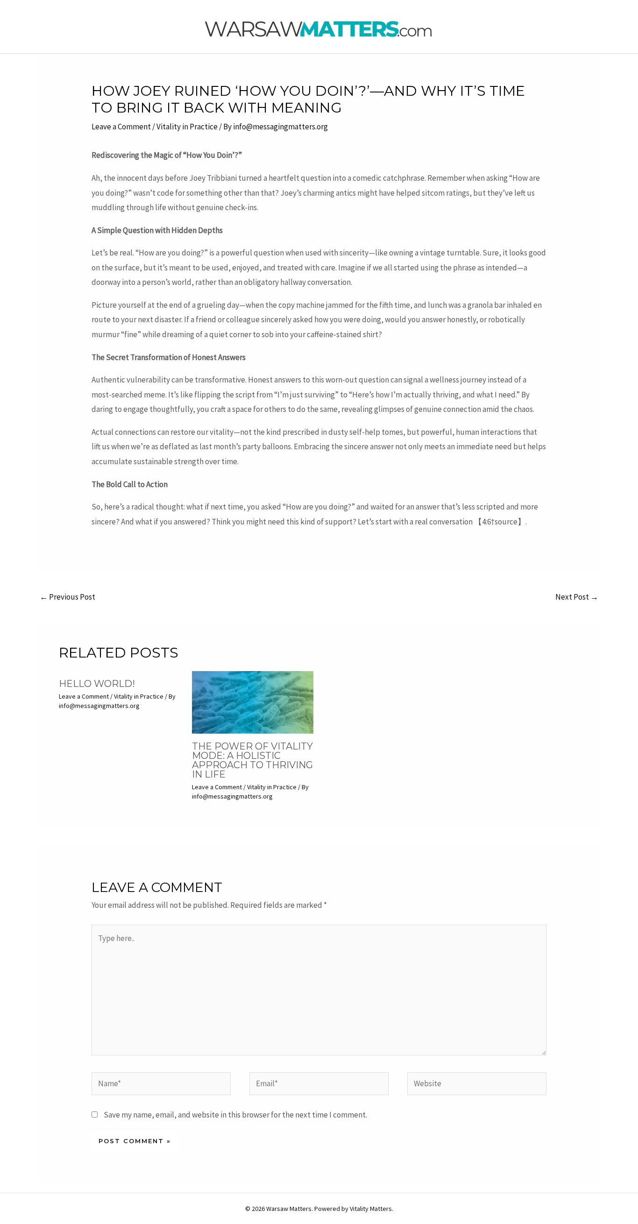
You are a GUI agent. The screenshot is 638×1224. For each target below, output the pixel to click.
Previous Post (67, 597)
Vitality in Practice (187, 126)
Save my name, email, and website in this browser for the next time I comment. (235, 1115)
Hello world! (97, 683)
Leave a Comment (121, 126)
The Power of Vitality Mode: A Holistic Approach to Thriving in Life (252, 760)
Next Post (576, 597)
